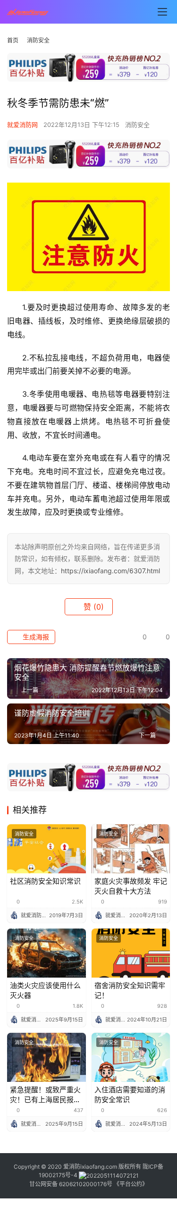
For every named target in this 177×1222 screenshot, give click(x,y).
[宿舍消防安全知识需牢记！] (131, 953)
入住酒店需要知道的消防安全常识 (129, 1094)
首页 (12, 40)
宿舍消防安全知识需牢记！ (129, 990)
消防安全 (137, 124)
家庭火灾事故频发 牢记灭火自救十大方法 (130, 886)
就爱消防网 (22, 124)
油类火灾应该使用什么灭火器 (45, 990)
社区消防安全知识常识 (45, 881)
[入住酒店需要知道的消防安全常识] (131, 1057)
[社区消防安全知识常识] (46, 848)
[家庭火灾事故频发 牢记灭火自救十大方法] (131, 848)
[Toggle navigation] (162, 11)
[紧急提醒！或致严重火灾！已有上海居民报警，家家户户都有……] (46, 1057)
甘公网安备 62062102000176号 (70, 1184)
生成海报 (35, 637)
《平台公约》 (131, 1184)
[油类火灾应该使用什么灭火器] (46, 953)
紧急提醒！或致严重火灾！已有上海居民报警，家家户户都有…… (45, 1095)
